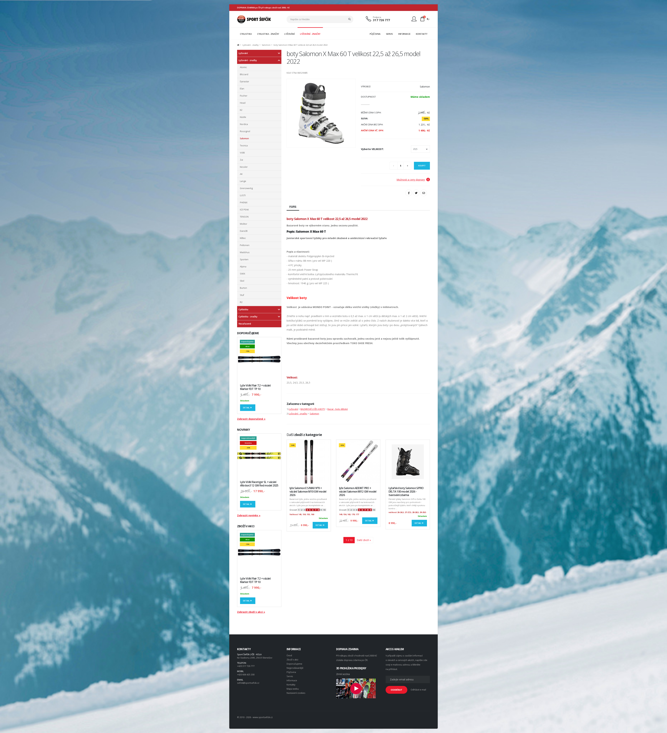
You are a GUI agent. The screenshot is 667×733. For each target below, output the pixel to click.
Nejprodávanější (295, 668)
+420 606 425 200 (245, 674)
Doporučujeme (294, 663)
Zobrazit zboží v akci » (251, 612)
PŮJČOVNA (375, 33)
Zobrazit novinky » (248, 515)
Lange (243, 181)
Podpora (377, 17)
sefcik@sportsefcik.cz (248, 682)
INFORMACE (404, 33)
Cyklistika (243, 309)
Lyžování (243, 53)
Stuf (242, 295)
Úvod (289, 655)
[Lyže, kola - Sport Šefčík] (254, 19)
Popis (292, 206)
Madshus (245, 252)
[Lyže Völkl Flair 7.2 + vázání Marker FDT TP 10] (259, 359)
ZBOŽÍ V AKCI (245, 526)
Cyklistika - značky (247, 316)
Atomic (243, 67)
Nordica (244, 124)
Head (242, 102)
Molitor (243, 223)
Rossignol (245, 131)
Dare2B (244, 231)
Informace (292, 680)
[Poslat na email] (423, 193)
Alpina (243, 266)
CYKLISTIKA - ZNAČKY (268, 33)
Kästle (243, 117)
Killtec (243, 238)
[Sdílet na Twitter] (416, 193)
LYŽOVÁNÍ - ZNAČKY (310, 33)
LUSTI (243, 195)
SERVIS (389, 33)
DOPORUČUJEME (248, 333)
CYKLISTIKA (246, 33)
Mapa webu (293, 688)
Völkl (242, 152)
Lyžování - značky (250, 45)
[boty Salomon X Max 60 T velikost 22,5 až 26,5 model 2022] (321, 113)
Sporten (244, 259)
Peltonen (244, 245)
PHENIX (243, 202)
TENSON (244, 216)
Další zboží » (364, 540)
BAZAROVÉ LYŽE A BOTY (312, 409)
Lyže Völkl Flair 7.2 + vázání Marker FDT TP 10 (255, 387)
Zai (241, 159)
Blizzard (244, 74)
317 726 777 (381, 20)
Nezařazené (244, 323)
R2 (241, 302)
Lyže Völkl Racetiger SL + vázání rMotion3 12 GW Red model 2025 (259, 483)
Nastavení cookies (296, 693)
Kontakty (291, 684)
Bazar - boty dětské (337, 409)
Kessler (244, 166)
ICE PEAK (244, 209)
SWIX (242, 273)
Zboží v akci (292, 659)
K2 (241, 110)
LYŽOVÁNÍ (289, 33)
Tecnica (244, 145)
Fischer (243, 95)
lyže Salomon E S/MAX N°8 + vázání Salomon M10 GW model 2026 (308, 491)
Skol (242, 280)
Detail (246, 407)
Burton (243, 287)
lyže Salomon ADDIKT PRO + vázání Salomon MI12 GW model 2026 (357, 491)
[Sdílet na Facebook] (408, 193)
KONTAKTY (421, 33)
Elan (242, 88)
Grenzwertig (246, 188)
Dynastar (244, 81)
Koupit (422, 165)
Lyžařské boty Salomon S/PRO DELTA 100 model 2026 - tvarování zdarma (406, 491)
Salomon (266, 45)
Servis (290, 676)
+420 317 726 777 (245, 666)
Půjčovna (291, 672)
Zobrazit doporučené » (251, 418)
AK (241, 174)
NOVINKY (243, 430)
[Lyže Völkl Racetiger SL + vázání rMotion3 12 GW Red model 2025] (259, 456)
